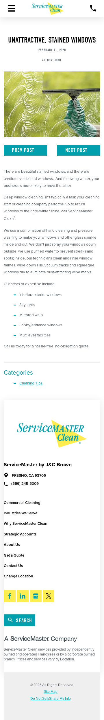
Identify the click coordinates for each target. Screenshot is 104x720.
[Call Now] (93, 8)
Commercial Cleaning (22, 502)
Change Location (18, 576)
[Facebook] (10, 596)
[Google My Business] (36, 596)
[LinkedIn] (23, 596)
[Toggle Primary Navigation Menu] (11, 8)
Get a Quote (14, 555)
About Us (12, 544)
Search (24, 620)
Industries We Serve (20, 513)
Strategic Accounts (20, 534)
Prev (23, 150)
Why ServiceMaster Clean (25, 523)
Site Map (50, 692)
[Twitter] (49, 596)
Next (76, 150)
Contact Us (13, 566)
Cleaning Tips (30, 383)
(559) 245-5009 (25, 484)
